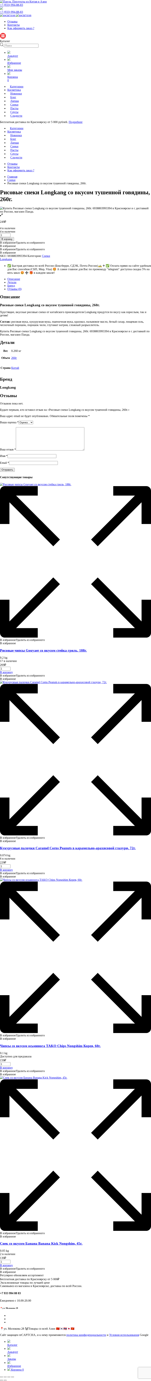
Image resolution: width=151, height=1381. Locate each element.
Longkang (6, 259)
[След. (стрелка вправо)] (5, 1380)
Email (4, 462)
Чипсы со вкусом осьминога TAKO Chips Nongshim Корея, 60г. (50, 1046)
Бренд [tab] (11, 285)
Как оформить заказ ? (20, 28)
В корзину (7, 239)
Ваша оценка (9, 422)
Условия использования (124, 1334)
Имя (4, 456)
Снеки (11, 180)
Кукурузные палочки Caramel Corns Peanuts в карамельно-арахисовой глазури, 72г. (68, 848)
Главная (12, 176)
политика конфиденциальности (86, 1334)
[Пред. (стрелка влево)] (1, 1380)
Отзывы (12, 21)
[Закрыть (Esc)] (12, 1376)
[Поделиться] (8, 1376)
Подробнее (75, 122)
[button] (22, 242)
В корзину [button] (6, 672)
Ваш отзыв (8, 449)
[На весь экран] (5, 1376)
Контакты (13, 24)
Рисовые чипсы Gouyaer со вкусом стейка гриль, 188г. (43, 650)
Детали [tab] (11, 282)
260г (14, 357)
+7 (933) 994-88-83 (11, 4)
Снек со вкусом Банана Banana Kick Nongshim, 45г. (41, 1243)
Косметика (14, 89)
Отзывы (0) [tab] (14, 289)
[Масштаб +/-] (1, 1376)
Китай (15, 367)
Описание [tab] (13, 279)
